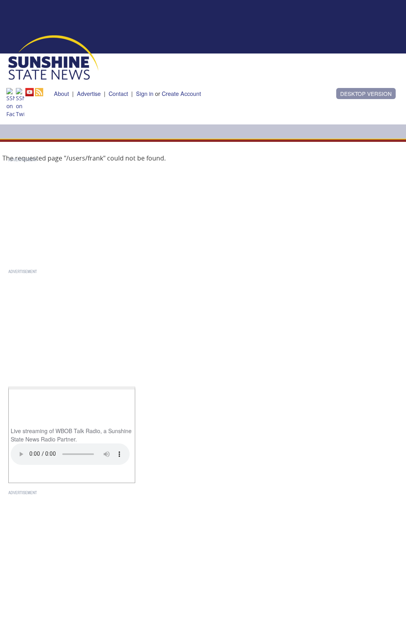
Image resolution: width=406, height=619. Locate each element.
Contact (118, 93)
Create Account (181, 93)
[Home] (53, 56)
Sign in (144, 93)
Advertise (89, 93)
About (61, 93)
